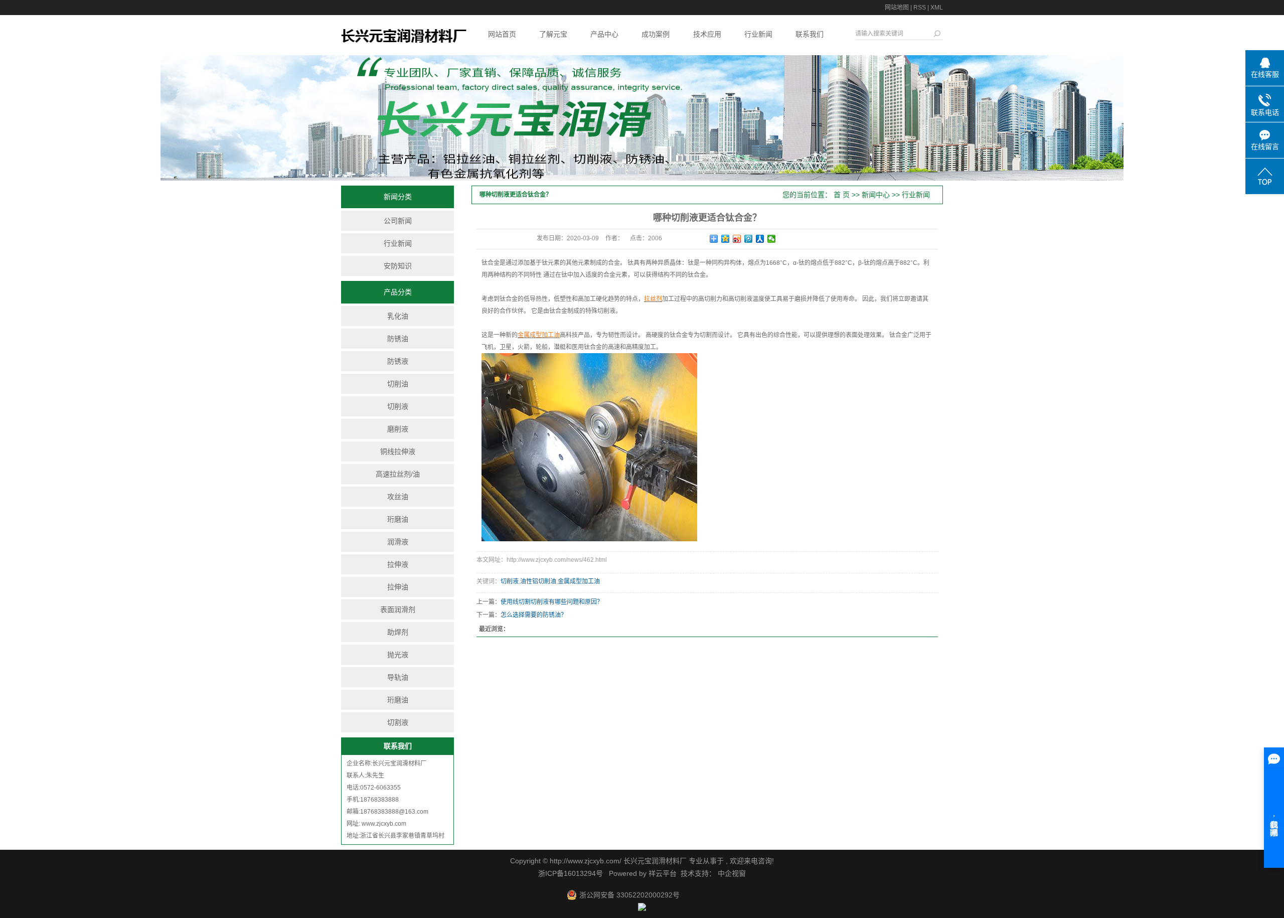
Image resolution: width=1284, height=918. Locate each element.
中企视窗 (731, 873)
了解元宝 (553, 34)
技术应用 (707, 34)
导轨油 (397, 677)
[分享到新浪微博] (737, 239)
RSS (919, 7)
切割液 (397, 722)
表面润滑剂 (397, 609)
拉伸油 (397, 587)
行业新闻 (758, 34)
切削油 (397, 384)
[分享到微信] (771, 239)
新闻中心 (876, 195)
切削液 (397, 406)
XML (936, 7)
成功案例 (655, 34)
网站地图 (897, 7)
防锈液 (397, 361)
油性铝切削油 (538, 581)
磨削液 (397, 429)
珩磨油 (397, 519)
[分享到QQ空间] (725, 239)
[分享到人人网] (760, 239)
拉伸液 (397, 564)
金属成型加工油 (579, 581)
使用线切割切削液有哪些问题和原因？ (552, 601)
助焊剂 (397, 632)
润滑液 (397, 542)
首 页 (842, 195)
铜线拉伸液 (397, 451)
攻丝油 (397, 497)
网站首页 (502, 34)
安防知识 (398, 266)
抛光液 (397, 655)
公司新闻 (398, 221)
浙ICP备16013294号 (570, 873)
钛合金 (491, 262)
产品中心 (604, 34)
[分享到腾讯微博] (748, 239)
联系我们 (809, 34)
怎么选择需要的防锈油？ (534, 615)
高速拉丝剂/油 (398, 474)
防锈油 (397, 339)
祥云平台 (663, 873)
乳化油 (397, 316)
